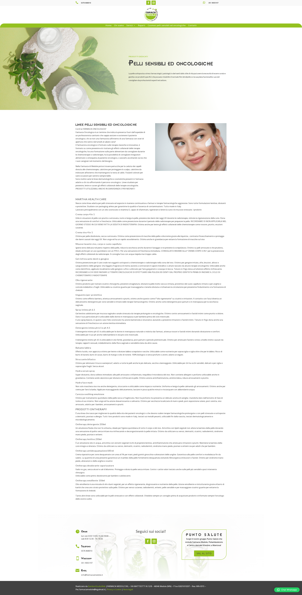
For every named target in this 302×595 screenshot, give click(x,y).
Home (108, 25)
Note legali (128, 589)
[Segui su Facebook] (148, 3)
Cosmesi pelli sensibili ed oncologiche (167, 25)
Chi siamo (119, 25)
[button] (287, 589)
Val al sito (204, 553)
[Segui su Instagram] (153, 3)
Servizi (129, 25)
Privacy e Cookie (114, 589)
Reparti (141, 25)
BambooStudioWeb (96, 586)
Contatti (192, 25)
